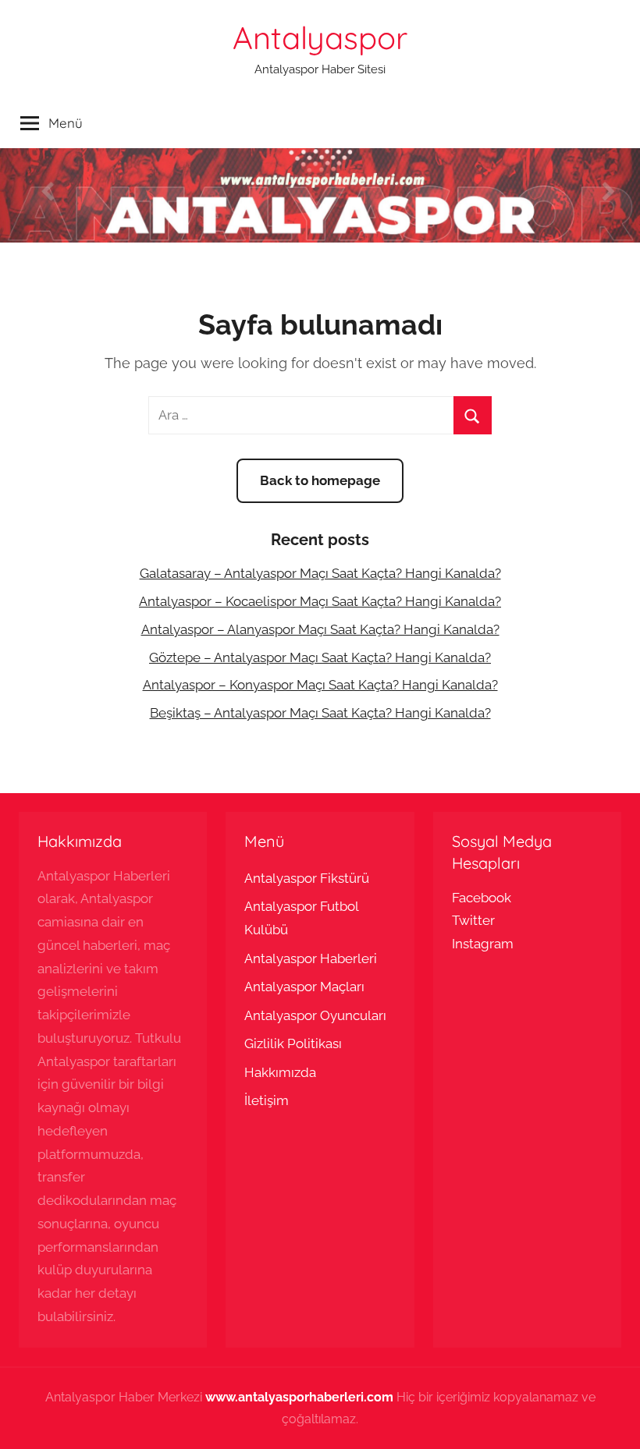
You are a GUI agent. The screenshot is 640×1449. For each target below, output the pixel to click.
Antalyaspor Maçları (304, 986)
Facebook (481, 897)
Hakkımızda (280, 1072)
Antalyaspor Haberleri (310, 958)
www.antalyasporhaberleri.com (299, 1397)
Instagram (483, 943)
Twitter (473, 920)
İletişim (266, 1100)
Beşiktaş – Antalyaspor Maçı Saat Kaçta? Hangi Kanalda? (320, 713)
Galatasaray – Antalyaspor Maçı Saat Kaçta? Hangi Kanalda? (320, 573)
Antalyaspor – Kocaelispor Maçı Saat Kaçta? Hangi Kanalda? (320, 601)
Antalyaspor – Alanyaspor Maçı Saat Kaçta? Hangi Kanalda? (320, 629)
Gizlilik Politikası (293, 1043)
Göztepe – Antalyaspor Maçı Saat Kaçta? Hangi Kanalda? (320, 657)
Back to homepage (320, 480)
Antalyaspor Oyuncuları (315, 1015)
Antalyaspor (320, 37)
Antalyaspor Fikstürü (306, 878)
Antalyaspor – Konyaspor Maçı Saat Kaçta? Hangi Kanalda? (320, 685)
